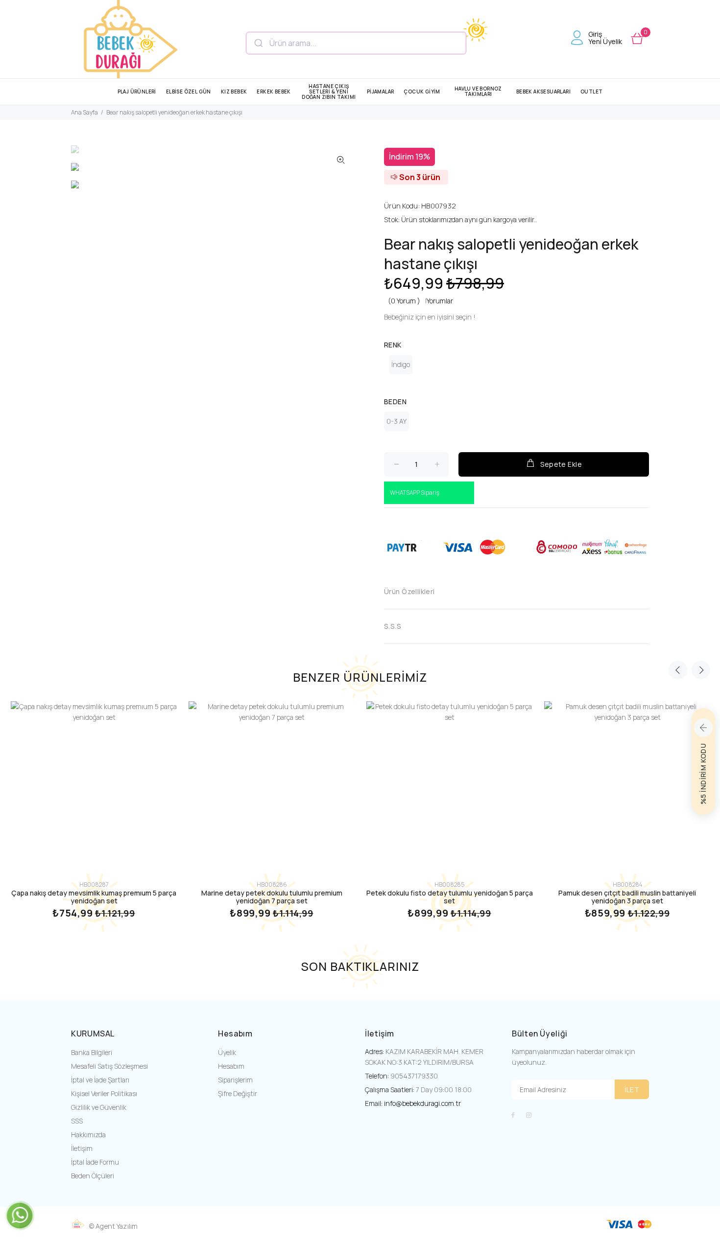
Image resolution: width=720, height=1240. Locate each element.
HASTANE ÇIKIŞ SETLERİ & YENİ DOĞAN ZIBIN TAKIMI (329, 91)
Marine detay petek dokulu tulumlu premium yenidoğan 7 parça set (271, 896)
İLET (631, 1089)
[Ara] (257, 43)
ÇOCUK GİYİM (422, 91)
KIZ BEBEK (234, 91)
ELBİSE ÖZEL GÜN (188, 91)
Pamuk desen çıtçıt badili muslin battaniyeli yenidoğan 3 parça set (627, 896)
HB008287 (94, 884)
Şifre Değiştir (237, 1093)
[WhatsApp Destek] (19, 1214)
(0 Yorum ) (404, 300)
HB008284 (627, 884)
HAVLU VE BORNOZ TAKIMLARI (478, 91)
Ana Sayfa (84, 112)
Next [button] (701, 670)
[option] (91, 154)
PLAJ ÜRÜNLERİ (137, 91)
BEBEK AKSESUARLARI (543, 91)
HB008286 (272, 884)
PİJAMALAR (380, 91)
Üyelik (227, 1052)
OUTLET (591, 91)
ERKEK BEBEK (273, 91)
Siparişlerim (235, 1079)
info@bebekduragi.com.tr (422, 1103)
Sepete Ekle (561, 464)
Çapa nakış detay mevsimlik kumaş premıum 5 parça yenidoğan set (93, 896)
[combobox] (356, 43)
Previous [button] (678, 670)
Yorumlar (440, 300)
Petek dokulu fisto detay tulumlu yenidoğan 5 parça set (449, 896)
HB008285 (449, 884)
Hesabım (231, 1066)
